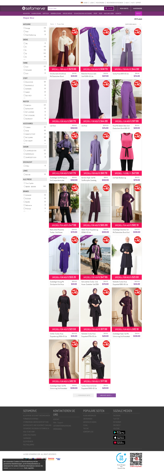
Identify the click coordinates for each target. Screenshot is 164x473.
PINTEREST (117, 425)
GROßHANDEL (57, 429)
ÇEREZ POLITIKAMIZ (29, 435)
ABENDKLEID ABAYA (89, 422)
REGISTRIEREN (100, 3)
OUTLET (138, 13)
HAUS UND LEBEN (109, 13)
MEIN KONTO (124, 8)
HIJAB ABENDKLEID (89, 416)
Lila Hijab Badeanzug (119, 178)
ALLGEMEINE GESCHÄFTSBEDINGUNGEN (36, 416)
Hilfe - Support (58, 422)
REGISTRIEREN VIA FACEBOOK (115, 3)
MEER (100, 13)
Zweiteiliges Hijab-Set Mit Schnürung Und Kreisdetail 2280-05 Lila (121, 336)
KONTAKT (56, 419)
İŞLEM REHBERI (28, 441)
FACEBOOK (116, 416)
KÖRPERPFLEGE (88, 432)
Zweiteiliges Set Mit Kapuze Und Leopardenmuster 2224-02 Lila (58, 180)
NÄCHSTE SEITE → (106, 395)
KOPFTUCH (46, 13)
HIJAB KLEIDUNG (36, 13)
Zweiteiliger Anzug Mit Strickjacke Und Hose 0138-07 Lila (57, 284)
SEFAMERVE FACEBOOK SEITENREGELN (36, 428)
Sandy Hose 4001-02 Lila (121, 74)
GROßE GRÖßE (67, 13)
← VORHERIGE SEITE (83, 395)
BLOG (127, 3)
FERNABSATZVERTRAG (30, 419)
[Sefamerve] (34, 8)
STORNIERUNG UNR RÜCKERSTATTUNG (36, 422)
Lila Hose (53, 126)
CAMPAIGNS (27, 438)
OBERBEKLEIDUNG (56, 13)
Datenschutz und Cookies (16, 468)
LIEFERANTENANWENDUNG (62, 426)
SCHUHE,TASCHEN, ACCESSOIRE (83, 13)
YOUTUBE (116, 428)
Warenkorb (137, 8)
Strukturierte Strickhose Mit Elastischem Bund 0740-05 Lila (58, 76)
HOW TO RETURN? (29, 432)
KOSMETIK (118, 13)
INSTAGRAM (117, 422)
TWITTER (116, 419)
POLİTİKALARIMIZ (28, 445)
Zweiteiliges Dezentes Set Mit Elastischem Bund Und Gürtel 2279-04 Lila (121, 232)
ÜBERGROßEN (87, 419)
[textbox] (74, 8)
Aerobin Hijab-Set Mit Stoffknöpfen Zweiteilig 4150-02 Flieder (88, 180)
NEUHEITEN (26, 13)
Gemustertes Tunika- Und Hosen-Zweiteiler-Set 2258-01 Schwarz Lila (90, 284)
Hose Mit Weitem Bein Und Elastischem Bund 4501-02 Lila (121, 128)
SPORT (95, 13)
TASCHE (86, 428)
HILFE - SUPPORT (136, 3)
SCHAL (85, 425)
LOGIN (92, 3)
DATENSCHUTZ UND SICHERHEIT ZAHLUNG (37, 425)
